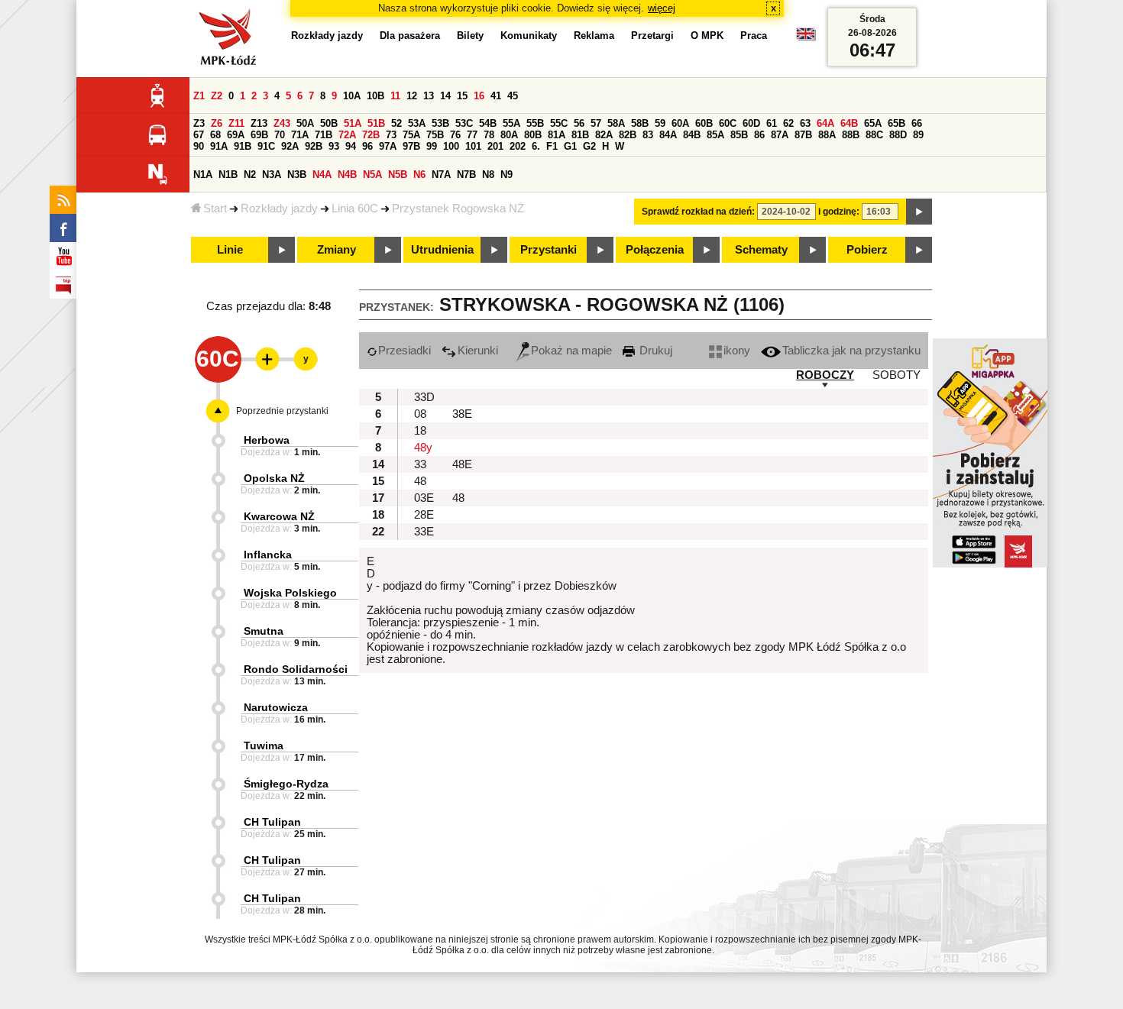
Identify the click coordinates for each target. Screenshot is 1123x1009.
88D (898, 135)
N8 (488, 174)
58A (616, 123)
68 (215, 135)
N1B (228, 174)
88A (827, 135)
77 (472, 135)
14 (445, 96)
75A (411, 135)
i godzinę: (838, 211)
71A (300, 135)
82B (627, 135)
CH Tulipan (272, 822)
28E (424, 515)
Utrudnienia (442, 250)
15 (462, 96)
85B (739, 135)
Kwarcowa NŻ (279, 516)
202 (518, 146)
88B (850, 135)
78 (489, 135)
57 (596, 123)
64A (825, 123)
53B (440, 123)
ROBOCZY (825, 375)
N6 (419, 174)
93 (333, 146)
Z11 (236, 123)
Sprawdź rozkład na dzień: (698, 211)
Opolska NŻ (274, 478)
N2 (250, 174)
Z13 (259, 123)
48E (462, 464)
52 (396, 123)
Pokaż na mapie (571, 350)
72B (371, 135)
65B (896, 123)
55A (511, 123)
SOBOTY (896, 375)
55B (535, 123)
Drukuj (654, 350)
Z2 (216, 96)
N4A (322, 174)
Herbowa (267, 440)
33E (424, 532)
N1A (202, 174)
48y (423, 447)
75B (435, 135)
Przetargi (652, 35)
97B (411, 146)
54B (488, 123)
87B (803, 135)
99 (431, 146)
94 (350, 146)
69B (259, 135)
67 (198, 135)
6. (536, 146)
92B (313, 146)
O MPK (707, 35)
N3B (296, 174)
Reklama (594, 35)
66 (916, 123)
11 (395, 96)
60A (680, 123)
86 (759, 135)
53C (464, 123)
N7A (441, 174)
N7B (466, 174)
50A (305, 123)
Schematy (761, 250)
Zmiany (336, 250)
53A (417, 123)
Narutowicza (276, 707)
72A (347, 135)
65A (873, 123)
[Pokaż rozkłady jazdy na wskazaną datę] (919, 212)
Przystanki (548, 250)
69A (235, 135)
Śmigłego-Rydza (286, 784)
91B (242, 146)
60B (704, 123)
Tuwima (263, 745)
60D (751, 123)
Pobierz (867, 250)
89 (918, 135)
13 (428, 96)
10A (352, 96)
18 (420, 431)
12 (411, 96)
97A (387, 146)
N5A (372, 174)
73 (391, 135)
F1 (552, 146)
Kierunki (478, 350)
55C (559, 123)
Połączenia (655, 250)
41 (495, 96)
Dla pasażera (410, 35)
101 (473, 146)
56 (579, 123)
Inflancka (268, 554)
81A (556, 135)
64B (849, 123)
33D (424, 397)
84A (668, 135)
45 (512, 96)
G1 (570, 146)
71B (323, 135)
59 (660, 123)
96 (367, 146)
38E (462, 414)
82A (604, 135)
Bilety (470, 35)
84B (692, 135)
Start (215, 208)
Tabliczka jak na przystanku (851, 350)
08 (420, 414)
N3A (271, 174)
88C (874, 135)
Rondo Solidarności (296, 669)
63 (805, 123)
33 (420, 464)
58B (640, 123)
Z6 (216, 123)
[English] (806, 38)
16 (479, 96)
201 (495, 146)
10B (375, 96)
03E (424, 498)
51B (376, 123)
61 (771, 123)
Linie (230, 250)
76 (455, 135)
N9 (506, 174)
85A (715, 135)
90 (198, 146)
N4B (347, 174)
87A (779, 135)
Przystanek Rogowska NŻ (458, 208)
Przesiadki (404, 350)
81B (580, 135)
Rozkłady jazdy (279, 208)
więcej (661, 8)
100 (451, 146)
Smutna (263, 631)
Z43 (281, 123)
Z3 (199, 123)
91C (266, 146)
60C (727, 123)
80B (533, 135)
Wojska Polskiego (290, 593)
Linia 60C (355, 208)
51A (352, 123)
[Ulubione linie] (263, 359)
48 (420, 481)
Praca (753, 35)
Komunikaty (528, 35)
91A (219, 146)
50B (329, 123)
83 (647, 135)
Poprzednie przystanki (282, 411)
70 (279, 135)
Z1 (199, 96)
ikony (736, 350)
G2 (589, 146)
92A (290, 146)
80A (509, 135)
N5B (397, 174)
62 (788, 123)
